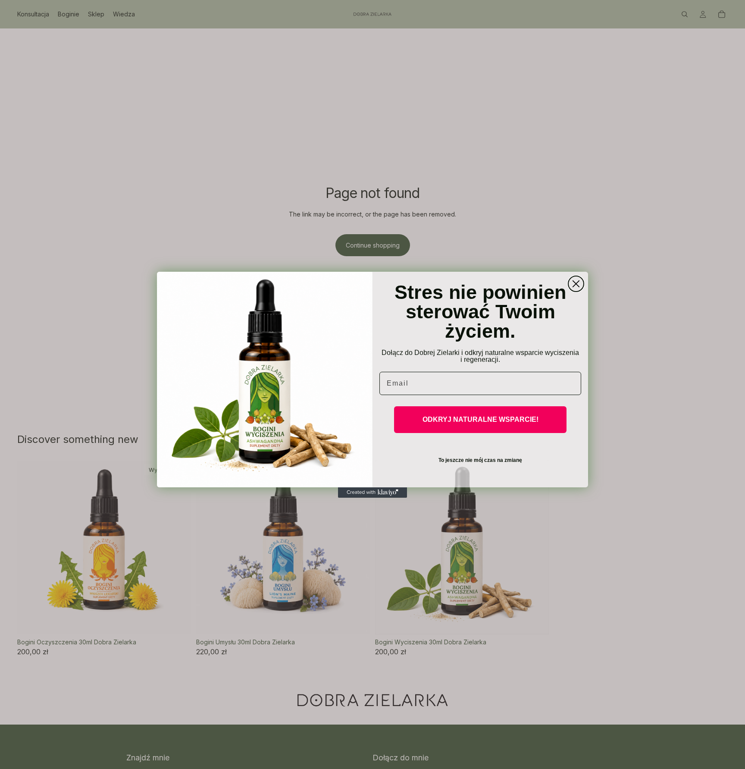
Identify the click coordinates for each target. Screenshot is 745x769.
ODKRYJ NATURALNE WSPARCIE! (480, 419)
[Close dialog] (576, 284)
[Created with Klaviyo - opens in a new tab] (372, 492)
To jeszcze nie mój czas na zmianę (480, 460)
